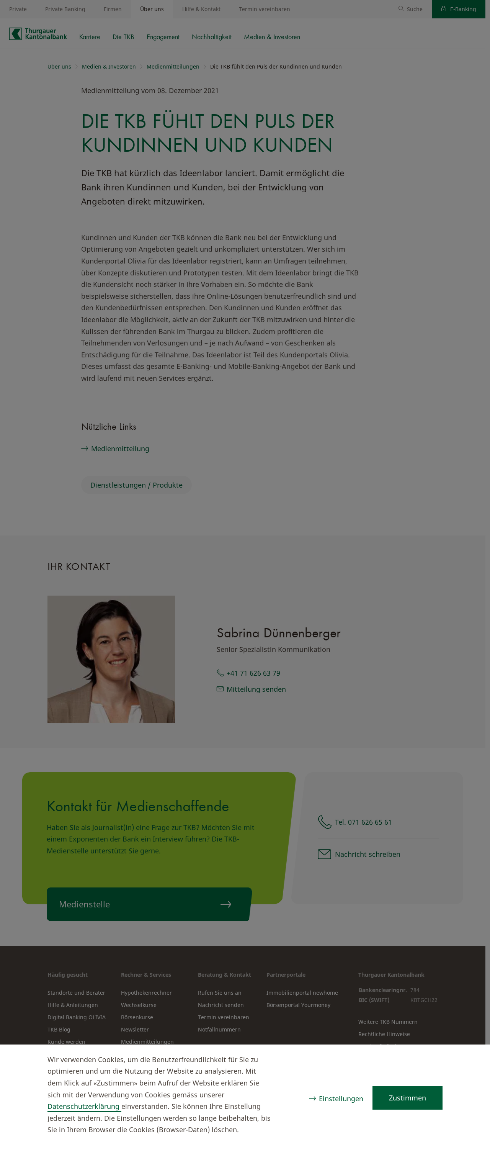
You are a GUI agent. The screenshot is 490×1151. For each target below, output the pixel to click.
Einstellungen (341, 1098)
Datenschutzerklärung (84, 1106)
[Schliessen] (469, 1060)
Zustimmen (407, 1097)
